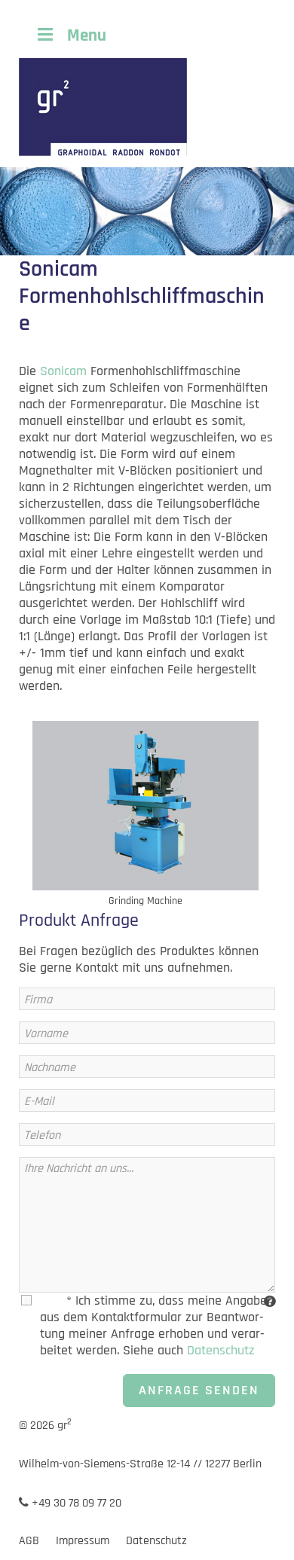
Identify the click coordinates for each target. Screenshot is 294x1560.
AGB (29, 1541)
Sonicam (63, 371)
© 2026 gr (45, 1425)
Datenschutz (221, 1350)
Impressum (82, 1541)
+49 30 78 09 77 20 (75, 1503)
